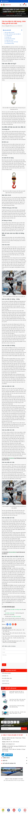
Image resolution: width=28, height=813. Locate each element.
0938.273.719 (9, 741)
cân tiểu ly (17, 618)
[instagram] (8, 722)
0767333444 (5, 1)
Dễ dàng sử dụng (10, 43)
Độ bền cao (8, 37)
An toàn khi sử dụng (10, 38)
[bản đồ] (15, 722)
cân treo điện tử (8, 619)
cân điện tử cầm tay (16, 619)
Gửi (4, 664)
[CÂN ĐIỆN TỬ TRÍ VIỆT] (7, 4)
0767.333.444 (16, 741)
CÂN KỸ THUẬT (5, 680)
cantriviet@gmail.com (10, 743)
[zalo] (18, 722)
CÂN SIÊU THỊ (5, 675)
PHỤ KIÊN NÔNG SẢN (7, 678)
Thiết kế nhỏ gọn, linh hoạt (12, 41)
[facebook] (5, 722)
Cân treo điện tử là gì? (9, 32)
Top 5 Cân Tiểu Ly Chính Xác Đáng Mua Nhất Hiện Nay (14, 636)
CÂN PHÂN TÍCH (5, 683)
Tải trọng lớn (9, 35)
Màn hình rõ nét (9, 40)
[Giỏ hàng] (23, 5)
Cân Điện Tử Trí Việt (6, 568)
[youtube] (11, 722)
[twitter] (2, 722)
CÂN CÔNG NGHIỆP (6, 673)
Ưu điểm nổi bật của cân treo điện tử (13, 34)
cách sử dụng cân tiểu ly (10, 618)
